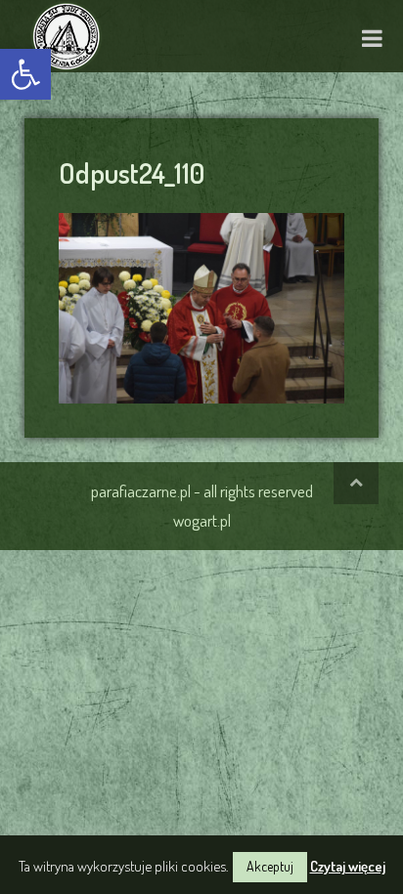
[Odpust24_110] (201, 305)
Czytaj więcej (347, 866)
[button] (25, 74)
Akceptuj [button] (269, 866)
